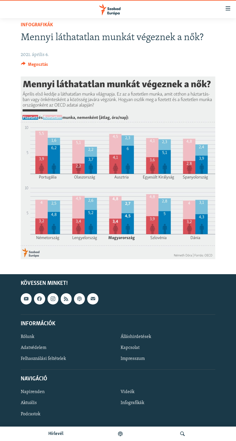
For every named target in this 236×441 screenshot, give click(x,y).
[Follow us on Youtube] (26, 298)
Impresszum (133, 358)
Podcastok (30, 414)
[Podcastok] (120, 434)
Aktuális (29, 403)
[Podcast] (79, 298)
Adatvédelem (33, 347)
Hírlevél (55, 433)
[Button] (34, 65)
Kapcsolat (130, 347)
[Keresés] (182, 434)
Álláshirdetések (136, 337)
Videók (127, 392)
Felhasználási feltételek (43, 358)
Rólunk (27, 337)
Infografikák (37, 25)
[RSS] (66, 298)
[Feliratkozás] (92, 298)
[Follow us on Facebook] (39, 298)
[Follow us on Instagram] (52, 298)
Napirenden (33, 392)
